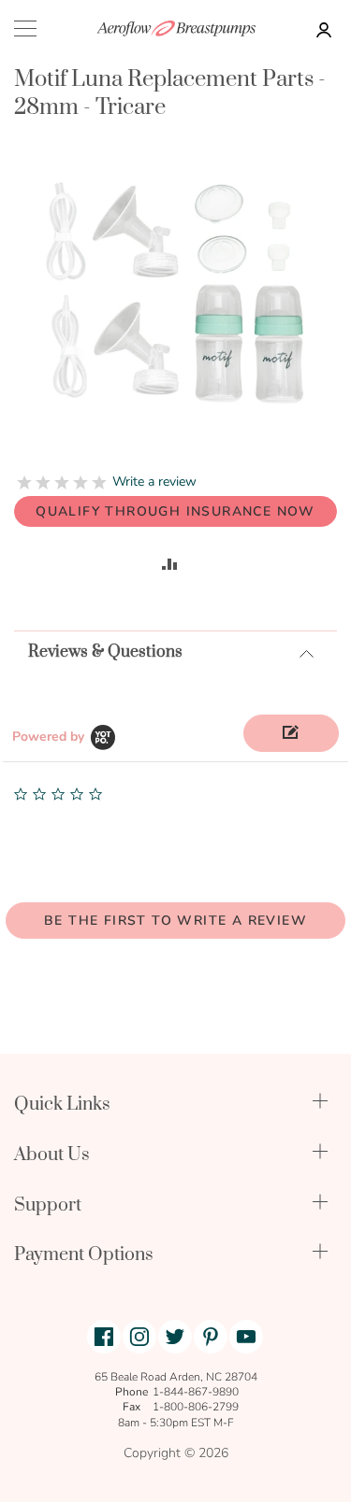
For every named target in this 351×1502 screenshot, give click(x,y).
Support (47, 1205)
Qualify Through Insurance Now (175, 511)
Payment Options (84, 1255)
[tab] (175, 652)
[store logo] (176, 28)
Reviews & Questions (105, 652)
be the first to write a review (175, 920)
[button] (291, 733)
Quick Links (62, 1104)
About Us (52, 1155)
